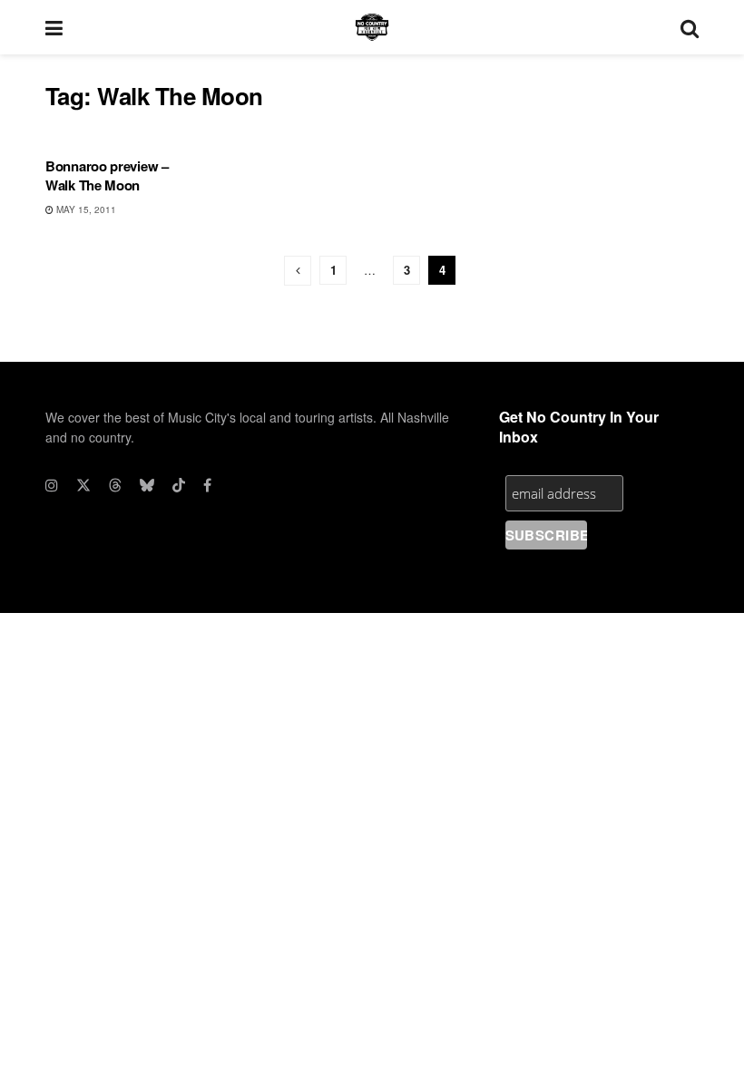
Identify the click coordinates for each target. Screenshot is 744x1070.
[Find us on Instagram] (51, 485)
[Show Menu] (54, 27)
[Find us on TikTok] (178, 485)
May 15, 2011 (85, 209)
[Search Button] (689, 27)
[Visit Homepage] (372, 27)
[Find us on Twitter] (83, 485)
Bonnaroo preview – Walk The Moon (107, 175)
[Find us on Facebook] (207, 485)
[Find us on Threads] (115, 485)
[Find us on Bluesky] (147, 485)
